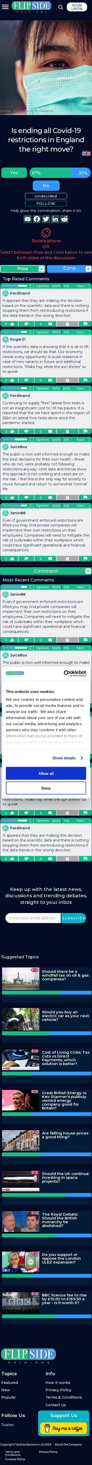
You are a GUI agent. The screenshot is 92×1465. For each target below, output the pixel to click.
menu (5, 7)
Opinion (42, 286)
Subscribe (73, 918)
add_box (41, 268)
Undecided (46, 196)
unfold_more (30, 286)
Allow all (46, 773)
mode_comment (50, 324)
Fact (80, 286)
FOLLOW (46, 203)
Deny (46, 788)
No (46, 185)
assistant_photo (85, 324)
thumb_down (26, 324)
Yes (14, 172)
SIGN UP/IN (77, 7)
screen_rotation (45, 232)
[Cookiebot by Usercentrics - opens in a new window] (65, 673)
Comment (46, 571)
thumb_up (12, 324)
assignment (67, 324)
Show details (64, 758)
